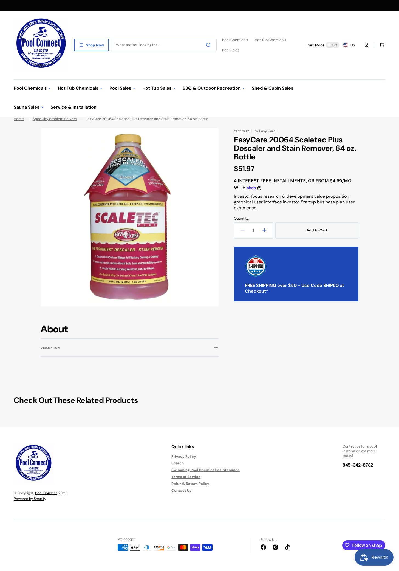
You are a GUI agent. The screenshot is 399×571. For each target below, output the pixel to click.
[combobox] (164, 45)
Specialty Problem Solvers (55, 119)
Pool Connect (46, 493)
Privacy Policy (183, 456)
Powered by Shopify (30, 498)
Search (177, 463)
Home (19, 119)
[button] (381, 45)
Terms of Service (185, 476)
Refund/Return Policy (190, 483)
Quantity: (241, 218)
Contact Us (181, 490)
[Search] (209, 45)
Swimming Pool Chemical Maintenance (205, 470)
